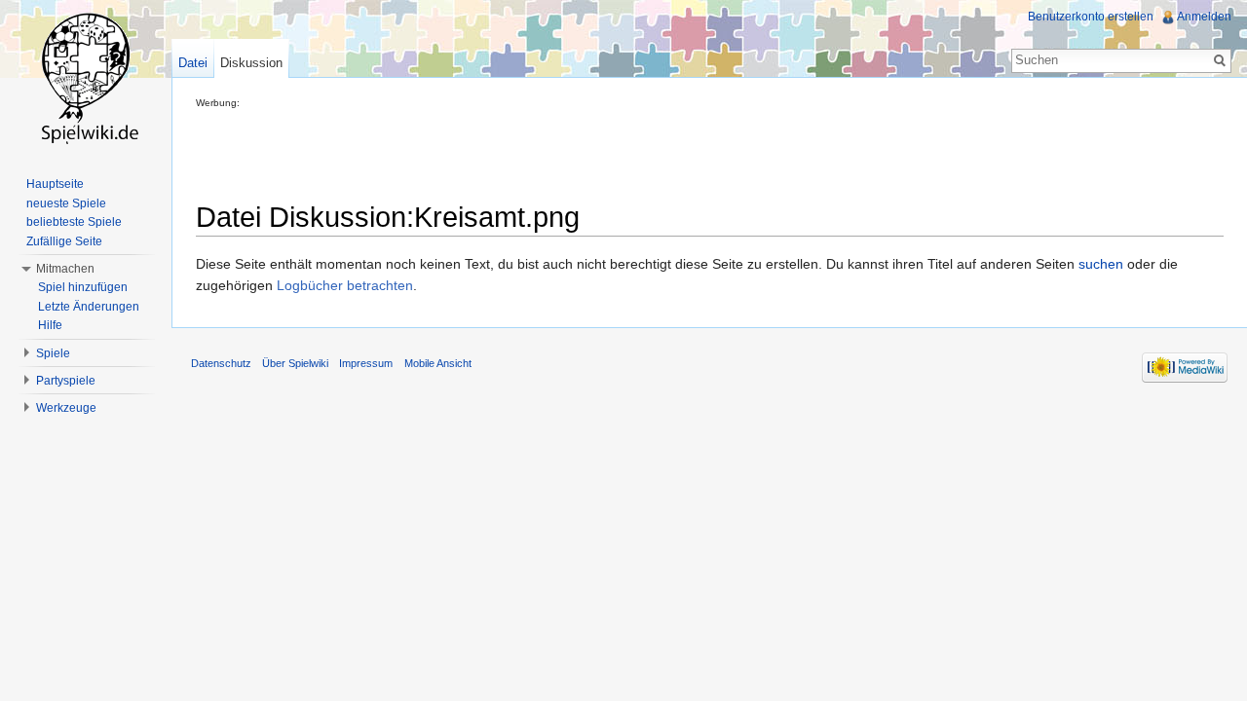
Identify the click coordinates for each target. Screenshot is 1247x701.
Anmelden (1204, 16)
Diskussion (251, 62)
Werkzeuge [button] (66, 408)
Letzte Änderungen (88, 307)
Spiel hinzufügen (83, 287)
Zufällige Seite (64, 241)
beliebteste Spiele (74, 222)
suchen (1100, 264)
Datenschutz (221, 363)
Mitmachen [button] (65, 269)
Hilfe (50, 325)
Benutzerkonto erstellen (1090, 16)
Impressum (366, 363)
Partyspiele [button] (65, 380)
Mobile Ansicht (438, 363)
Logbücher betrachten (345, 285)
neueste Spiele (66, 203)
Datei (193, 62)
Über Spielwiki (295, 363)
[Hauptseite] (86, 78)
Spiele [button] (53, 353)
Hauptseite (55, 184)
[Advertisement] (550, 152)
